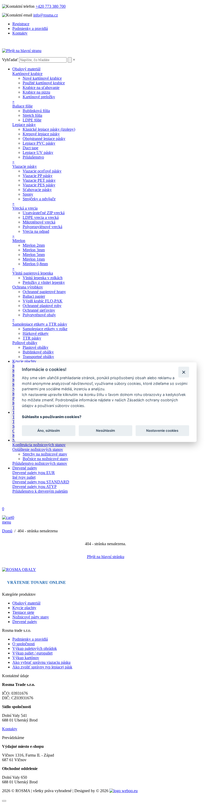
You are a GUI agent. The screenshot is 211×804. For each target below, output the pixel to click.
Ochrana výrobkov (27, 287)
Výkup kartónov (25, 658)
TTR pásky (32, 338)
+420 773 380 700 (51, 6)
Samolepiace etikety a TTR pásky (39, 324)
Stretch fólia (32, 115)
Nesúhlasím (105, 430)
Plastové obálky (35, 347)
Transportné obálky (38, 356)
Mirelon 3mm (34, 250)
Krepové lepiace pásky (41, 134)
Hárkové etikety (36, 333)
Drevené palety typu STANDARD (40, 482)
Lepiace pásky (24, 124)
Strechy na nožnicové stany (45, 454)
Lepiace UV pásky (38, 152)
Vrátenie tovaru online (36, 582)
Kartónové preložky (39, 97)
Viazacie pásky (24, 166)
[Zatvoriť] (183, 372)
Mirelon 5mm (34, 254)
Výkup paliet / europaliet (32, 653)
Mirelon (18, 240)
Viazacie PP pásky (37, 175)
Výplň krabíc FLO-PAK (43, 301)
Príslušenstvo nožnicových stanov (39, 463)
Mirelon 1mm (34, 259)
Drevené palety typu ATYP (34, 486)
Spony (28, 194)
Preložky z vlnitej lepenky (44, 282)
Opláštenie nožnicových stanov (37, 449)
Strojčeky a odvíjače (39, 199)
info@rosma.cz (45, 15)
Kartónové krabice (27, 73)
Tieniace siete (23, 612)
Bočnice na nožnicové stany (45, 459)
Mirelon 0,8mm (35, 264)
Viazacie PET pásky (39, 180)
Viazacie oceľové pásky (42, 171)
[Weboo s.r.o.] (123, 791)
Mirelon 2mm (34, 245)
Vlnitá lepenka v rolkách (43, 278)
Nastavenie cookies (162, 430)
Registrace (20, 24)
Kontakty (20, 33)
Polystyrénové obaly (39, 315)
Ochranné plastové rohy (42, 305)
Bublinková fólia (36, 111)
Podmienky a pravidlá (30, 28)
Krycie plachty (24, 361)
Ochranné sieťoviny (39, 310)
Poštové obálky (24, 343)
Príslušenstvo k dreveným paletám (40, 491)
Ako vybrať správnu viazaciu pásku (41, 662)
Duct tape (30, 148)
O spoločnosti (23, 644)
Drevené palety (24, 468)
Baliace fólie (22, 106)
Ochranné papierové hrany (44, 291)
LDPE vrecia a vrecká (41, 217)
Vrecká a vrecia (25, 208)
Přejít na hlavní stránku (105, 556)
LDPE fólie (32, 120)
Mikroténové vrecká (39, 222)
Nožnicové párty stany (30, 617)
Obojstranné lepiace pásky (44, 138)
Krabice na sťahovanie (41, 87)
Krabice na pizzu (36, 92)
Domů (7, 531)
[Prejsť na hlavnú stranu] (19, 569)
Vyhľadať (10, 59)
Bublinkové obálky (38, 352)
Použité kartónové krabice (44, 83)
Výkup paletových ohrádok (34, 648)
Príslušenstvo (33, 157)
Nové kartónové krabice (42, 78)
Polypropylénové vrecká (42, 227)
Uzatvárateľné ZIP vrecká (44, 213)
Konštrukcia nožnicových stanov (39, 445)
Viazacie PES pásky (39, 185)
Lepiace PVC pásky (39, 143)
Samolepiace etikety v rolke (45, 329)
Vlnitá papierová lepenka (32, 273)
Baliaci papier (34, 296)
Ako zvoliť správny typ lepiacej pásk (42, 667)
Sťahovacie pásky (37, 189)
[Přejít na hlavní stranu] (21, 50)
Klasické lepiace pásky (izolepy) (49, 129)
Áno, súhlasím (48, 430)
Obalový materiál (26, 69)
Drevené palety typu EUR (33, 472)
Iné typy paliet (24, 477)
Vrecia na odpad (36, 231)
